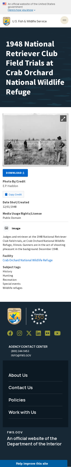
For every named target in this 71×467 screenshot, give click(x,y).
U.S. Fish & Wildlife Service (29, 21)
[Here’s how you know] (35, 7)
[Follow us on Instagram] (21, 333)
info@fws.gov (21, 355)
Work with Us (22, 412)
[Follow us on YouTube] (58, 333)
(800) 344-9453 (20, 351)
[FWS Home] (6, 21)
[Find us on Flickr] (49, 333)
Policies (17, 400)
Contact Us (21, 387)
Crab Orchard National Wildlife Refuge (28, 260)
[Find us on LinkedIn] (40, 333)
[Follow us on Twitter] (30, 333)
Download (14, 172)
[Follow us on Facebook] (11, 333)
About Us (18, 375)
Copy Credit (15, 194)
